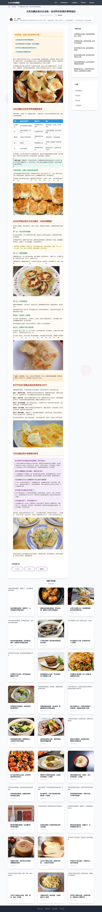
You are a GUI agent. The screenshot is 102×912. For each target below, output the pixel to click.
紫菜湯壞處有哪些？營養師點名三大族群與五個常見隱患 (20, 740)
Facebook (17, 569)
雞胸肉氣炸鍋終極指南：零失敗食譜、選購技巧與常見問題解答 (50, 609)
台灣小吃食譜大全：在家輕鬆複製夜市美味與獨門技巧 (80, 609)
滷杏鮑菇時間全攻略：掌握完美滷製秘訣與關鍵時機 (50, 740)
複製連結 (42, 569)
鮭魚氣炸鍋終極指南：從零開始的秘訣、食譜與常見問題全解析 (20, 642)
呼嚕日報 (83, 2)
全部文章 (62, 908)
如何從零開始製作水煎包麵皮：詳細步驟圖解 (27, 44)
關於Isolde (40, 908)
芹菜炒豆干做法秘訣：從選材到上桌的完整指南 (80, 862)
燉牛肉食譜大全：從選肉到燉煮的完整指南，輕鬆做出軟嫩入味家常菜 (80, 707)
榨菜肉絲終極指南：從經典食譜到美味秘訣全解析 (20, 794)
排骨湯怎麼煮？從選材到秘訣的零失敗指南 (50, 826)
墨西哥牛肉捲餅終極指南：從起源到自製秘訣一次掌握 (50, 776)
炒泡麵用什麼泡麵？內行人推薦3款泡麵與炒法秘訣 (80, 675)
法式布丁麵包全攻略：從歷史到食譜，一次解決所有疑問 (50, 862)
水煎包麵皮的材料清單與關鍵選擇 (24, 39)
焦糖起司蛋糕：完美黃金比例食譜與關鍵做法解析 (20, 862)
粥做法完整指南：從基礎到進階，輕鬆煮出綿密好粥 (80, 740)
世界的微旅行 (64, 2)
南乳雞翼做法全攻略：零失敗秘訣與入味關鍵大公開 (50, 675)
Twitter (29, 569)
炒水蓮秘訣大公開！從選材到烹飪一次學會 (80, 642)
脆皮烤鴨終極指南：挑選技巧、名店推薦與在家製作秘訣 (20, 609)
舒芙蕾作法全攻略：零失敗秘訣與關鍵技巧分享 (20, 675)
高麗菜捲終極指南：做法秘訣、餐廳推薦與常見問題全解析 (50, 707)
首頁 (56, 2)
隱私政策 (47, 908)
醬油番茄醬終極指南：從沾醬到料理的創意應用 (20, 826)
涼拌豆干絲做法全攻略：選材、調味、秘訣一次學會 (20, 896)
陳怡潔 (19, 18)
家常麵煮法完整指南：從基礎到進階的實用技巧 (20, 707)
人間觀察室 (74, 2)
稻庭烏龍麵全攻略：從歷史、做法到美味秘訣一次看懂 (80, 776)
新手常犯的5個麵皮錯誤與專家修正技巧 (25, 47)
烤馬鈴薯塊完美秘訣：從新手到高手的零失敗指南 (80, 794)
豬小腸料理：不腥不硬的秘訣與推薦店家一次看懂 (50, 794)
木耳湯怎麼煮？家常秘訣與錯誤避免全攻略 (50, 642)
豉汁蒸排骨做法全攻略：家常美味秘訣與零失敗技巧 (20, 776)
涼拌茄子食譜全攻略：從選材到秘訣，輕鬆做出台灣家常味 (80, 896)
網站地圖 (54, 908)
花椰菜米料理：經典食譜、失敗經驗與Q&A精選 (50, 896)
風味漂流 (91, 2)
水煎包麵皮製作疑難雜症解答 (23, 52)
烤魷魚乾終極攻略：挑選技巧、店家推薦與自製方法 (80, 826)
